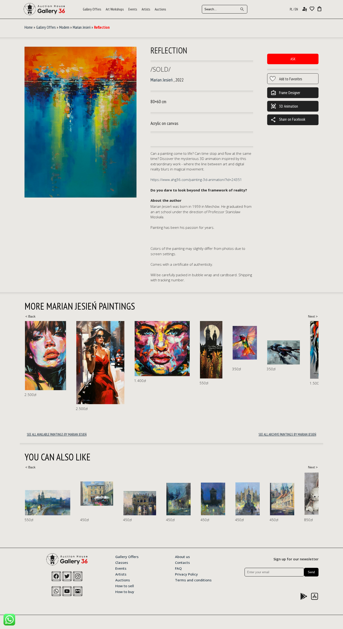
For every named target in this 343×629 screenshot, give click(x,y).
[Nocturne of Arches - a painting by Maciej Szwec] (84, 503)
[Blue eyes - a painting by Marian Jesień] (287, 350)
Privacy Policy (186, 574)
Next (312, 316)
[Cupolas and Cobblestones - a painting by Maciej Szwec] (226, 499)
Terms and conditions (193, 580)
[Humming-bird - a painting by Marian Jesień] (193, 343)
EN (296, 9)
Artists (146, 9)
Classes (121, 562)
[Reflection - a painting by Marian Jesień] (80, 122)
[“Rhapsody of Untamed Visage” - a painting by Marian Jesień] (110, 348)
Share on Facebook (288, 120)
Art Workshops (115, 9)
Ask (292, 59)
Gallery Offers (92, 9)
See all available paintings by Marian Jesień (57, 434)
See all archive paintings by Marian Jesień (287, 434)
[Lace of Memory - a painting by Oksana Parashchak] (265, 494)
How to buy (124, 591)
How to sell (124, 585)
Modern (64, 27)
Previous (30, 316)
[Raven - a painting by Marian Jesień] (232, 352)
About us (182, 556)
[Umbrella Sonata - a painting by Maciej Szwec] (41, 493)
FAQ (178, 568)
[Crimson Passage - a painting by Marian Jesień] (49, 362)
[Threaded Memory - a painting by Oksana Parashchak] (308, 494)
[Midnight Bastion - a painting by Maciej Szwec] (157, 499)
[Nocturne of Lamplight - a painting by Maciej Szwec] (123, 499)
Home (28, 27)
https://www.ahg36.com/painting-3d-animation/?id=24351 (196, 179)
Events (132, 9)
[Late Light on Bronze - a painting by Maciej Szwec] (192, 498)
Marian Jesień (82, 27)
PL (291, 9)
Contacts (182, 562)
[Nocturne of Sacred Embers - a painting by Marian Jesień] (160, 349)
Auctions (160, 9)
